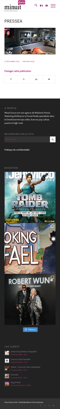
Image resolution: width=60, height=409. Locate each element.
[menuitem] (34, 5)
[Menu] (52, 5)
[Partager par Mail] (49, 79)
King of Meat (16, 382)
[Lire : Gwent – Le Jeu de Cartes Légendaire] (6, 368)
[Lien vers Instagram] (49, 405)
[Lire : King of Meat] (6, 383)
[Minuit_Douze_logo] (24, 5)
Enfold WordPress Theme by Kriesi (31, 402)
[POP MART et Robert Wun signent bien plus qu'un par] (30, 299)
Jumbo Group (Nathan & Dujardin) (24, 352)
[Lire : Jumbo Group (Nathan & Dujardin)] (6, 352)
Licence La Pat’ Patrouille (20, 359)
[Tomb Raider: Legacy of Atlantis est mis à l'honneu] (30, 197)
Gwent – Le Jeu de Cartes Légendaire (25, 367)
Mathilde (30, 61)
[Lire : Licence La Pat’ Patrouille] (6, 360)
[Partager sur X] (23, 79)
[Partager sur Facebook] (11, 79)
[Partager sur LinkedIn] (36, 79)
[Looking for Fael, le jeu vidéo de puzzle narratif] (30, 248)
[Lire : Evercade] (6, 376)
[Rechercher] (34, 5)
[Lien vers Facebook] (41, 405)
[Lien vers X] (45, 405)
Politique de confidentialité (17, 150)
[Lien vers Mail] (53, 405)
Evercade (14, 375)
